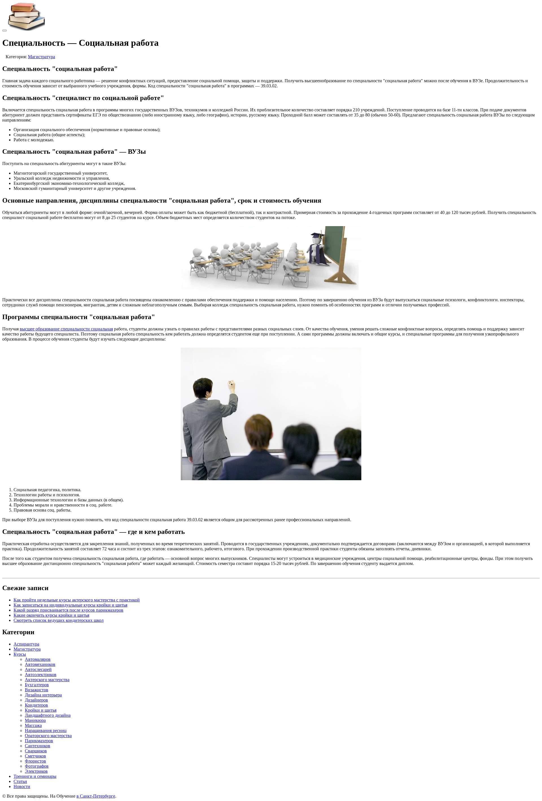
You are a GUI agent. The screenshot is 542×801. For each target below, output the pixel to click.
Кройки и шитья (40, 710)
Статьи (20, 781)
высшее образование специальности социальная (66, 328)
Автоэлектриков (40, 674)
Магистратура (41, 56)
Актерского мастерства (47, 679)
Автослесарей (38, 669)
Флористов (35, 761)
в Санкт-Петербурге (96, 796)
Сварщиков (36, 750)
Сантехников (37, 745)
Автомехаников (40, 664)
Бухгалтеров (37, 684)
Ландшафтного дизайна (48, 715)
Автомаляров (38, 659)
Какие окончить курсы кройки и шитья (51, 615)
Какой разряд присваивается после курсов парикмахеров (68, 610)
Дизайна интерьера (43, 694)
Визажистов (36, 689)
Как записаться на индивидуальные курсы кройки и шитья (70, 605)
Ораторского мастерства (48, 735)
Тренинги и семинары (35, 776)
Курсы (20, 654)
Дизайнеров (36, 700)
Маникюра (35, 720)
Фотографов (37, 766)
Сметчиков (35, 756)
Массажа (33, 725)
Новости (22, 786)
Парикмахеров (39, 740)
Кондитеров (36, 705)
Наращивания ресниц (46, 730)
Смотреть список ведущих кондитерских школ (59, 620)
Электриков (36, 771)
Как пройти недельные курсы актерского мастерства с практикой (77, 599)
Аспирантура (26, 644)
